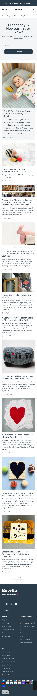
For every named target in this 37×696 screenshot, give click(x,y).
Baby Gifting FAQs (8, 658)
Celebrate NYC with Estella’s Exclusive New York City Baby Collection (15, 554)
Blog (21, 636)
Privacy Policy (6, 668)
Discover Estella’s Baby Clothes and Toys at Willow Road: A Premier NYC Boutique (18, 253)
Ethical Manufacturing (27, 626)
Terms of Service (7, 671)
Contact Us (5, 675)
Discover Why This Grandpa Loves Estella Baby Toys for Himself (17, 377)
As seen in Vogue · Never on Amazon (18, 3)
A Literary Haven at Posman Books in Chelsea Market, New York (17, 319)
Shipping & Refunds (8, 662)
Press (22, 629)
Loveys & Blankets (8, 629)
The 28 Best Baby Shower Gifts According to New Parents (16, 170)
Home (3, 16)
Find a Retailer (25, 639)
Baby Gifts (5, 620)
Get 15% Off (6, 636)
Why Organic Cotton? (27, 623)
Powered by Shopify (17, 691)
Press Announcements (27, 633)
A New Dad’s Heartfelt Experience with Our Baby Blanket (17, 436)
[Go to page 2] (23, 577)
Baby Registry (6, 652)
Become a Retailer (26, 643)
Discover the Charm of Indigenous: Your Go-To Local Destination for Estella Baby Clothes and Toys (18, 202)
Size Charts (6, 655)
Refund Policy (6, 665)
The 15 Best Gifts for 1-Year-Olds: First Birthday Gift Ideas (17, 113)
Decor (4, 633)
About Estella (24, 620)
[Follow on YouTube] (16, 604)
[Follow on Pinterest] (11, 604)
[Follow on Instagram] (7, 604)
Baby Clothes (6, 626)
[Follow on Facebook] (3, 604)
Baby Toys (5, 623)
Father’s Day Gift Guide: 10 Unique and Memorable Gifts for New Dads (18, 494)
